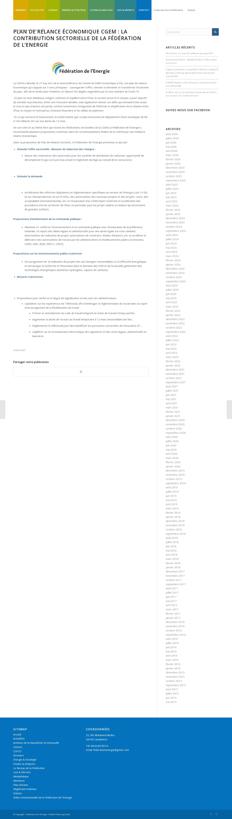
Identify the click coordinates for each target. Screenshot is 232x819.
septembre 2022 (176, 331)
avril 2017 (171, 605)
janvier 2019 (173, 517)
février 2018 (173, 563)
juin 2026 (171, 142)
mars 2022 (172, 357)
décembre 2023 (175, 268)
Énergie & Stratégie (24, 759)
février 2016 (173, 664)
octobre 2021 (174, 378)
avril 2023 (171, 302)
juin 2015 (171, 697)
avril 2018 (171, 554)
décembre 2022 (175, 319)
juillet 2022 (172, 340)
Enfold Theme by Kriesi (59, 814)
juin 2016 (171, 647)
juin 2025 (171, 193)
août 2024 (172, 235)
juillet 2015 (172, 693)
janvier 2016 (173, 668)
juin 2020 (171, 445)
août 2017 (172, 588)
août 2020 (172, 436)
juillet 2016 (172, 643)
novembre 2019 (175, 474)
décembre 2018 (175, 521)
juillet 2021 (172, 390)
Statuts (17, 793)
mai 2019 (171, 500)
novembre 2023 (175, 272)
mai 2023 (171, 298)
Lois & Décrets (22, 772)
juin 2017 (171, 596)
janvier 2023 (173, 315)
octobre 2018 (174, 529)
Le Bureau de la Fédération (29, 768)
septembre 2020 (176, 432)
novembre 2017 (175, 575)
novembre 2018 (175, 525)
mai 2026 (171, 146)
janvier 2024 (173, 264)
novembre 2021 (175, 373)
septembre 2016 (176, 634)
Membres (19, 780)
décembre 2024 (175, 218)
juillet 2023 (172, 289)
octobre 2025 (174, 176)
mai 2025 (171, 197)
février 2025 (173, 209)
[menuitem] (20, 10)
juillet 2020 (172, 441)
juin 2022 (171, 344)
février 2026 (173, 159)
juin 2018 (171, 546)
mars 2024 (172, 256)
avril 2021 (171, 403)
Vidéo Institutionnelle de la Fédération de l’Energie (42, 797)
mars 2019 (172, 508)
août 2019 (172, 487)
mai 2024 (171, 247)
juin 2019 (171, 495)
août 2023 (172, 285)
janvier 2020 (173, 466)
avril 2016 (171, 655)
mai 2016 (171, 651)
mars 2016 (172, 659)
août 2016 (172, 638)
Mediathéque (21, 776)
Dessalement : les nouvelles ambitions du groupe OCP (189, 53)
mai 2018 (171, 550)
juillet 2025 (172, 188)
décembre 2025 (175, 167)
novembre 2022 (175, 323)
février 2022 (173, 361)
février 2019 (173, 512)
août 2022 (172, 336)
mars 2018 (172, 559)
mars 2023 (172, 306)
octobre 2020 (174, 428)
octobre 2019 (174, 479)
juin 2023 (171, 294)
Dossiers (18, 755)
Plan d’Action (20, 785)
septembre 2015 (176, 685)
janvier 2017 (173, 617)
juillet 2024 (172, 239)
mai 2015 (171, 702)
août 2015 (172, 689)
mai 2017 (171, 601)
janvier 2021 (173, 416)
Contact (17, 747)
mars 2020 (172, 458)
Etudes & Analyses (24, 763)
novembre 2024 (175, 222)
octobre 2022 (174, 327)
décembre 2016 (175, 622)
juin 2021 (171, 394)
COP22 (17, 751)
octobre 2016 (174, 630)
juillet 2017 (172, 592)
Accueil (17, 734)
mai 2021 (171, 399)
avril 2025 (171, 201)
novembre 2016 (175, 626)
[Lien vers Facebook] (211, 814)
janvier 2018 (173, 567)
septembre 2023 (176, 281)
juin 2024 (171, 243)
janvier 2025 (173, 214)
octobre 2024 (174, 226)
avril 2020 (171, 453)
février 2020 (173, 462)
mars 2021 (172, 407)
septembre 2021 (176, 382)
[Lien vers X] (216, 814)
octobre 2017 (174, 580)
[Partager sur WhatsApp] (80, 371)
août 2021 (172, 386)
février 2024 (173, 260)
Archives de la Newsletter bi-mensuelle (36, 742)
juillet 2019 (172, 491)
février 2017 (173, 613)
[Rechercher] (43, 30)
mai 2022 (171, 348)
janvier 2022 (173, 365)
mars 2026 (172, 155)
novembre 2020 (175, 424)
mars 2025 (172, 205)
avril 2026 (171, 150)
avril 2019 (171, 504)
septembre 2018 (176, 533)
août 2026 (172, 134)
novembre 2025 (175, 172)
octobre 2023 (174, 277)
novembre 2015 (175, 676)
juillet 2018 (172, 542)
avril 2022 (171, 352)
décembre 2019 (175, 470)
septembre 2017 (176, 584)
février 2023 (173, 310)
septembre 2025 (176, 180)
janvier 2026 (173, 163)
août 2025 (172, 184)
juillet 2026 (172, 138)
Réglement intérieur (25, 789)
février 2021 (173, 411)
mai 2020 (171, 449)
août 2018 (172, 537)
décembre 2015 (175, 672)
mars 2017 (172, 609)
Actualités (19, 738)
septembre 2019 (176, 483)
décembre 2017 (175, 571)
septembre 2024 (176, 230)
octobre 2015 (174, 681)
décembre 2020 (175, 420)
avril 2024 (171, 251)
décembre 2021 (175, 369)
